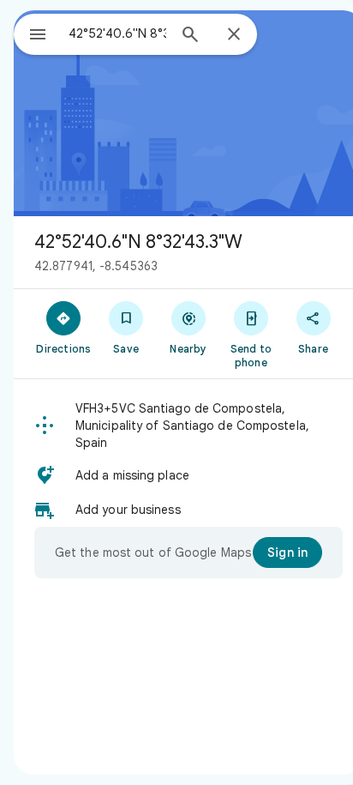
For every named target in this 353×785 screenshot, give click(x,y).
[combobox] (117, 33)
